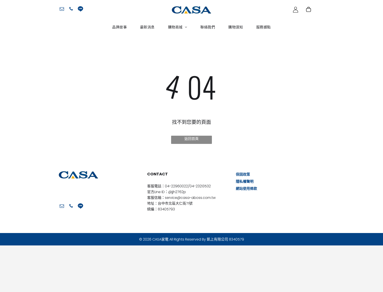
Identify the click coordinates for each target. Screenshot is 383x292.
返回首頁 (191, 138)
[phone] (71, 9)
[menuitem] (119, 27)
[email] (62, 9)
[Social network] (80, 9)
